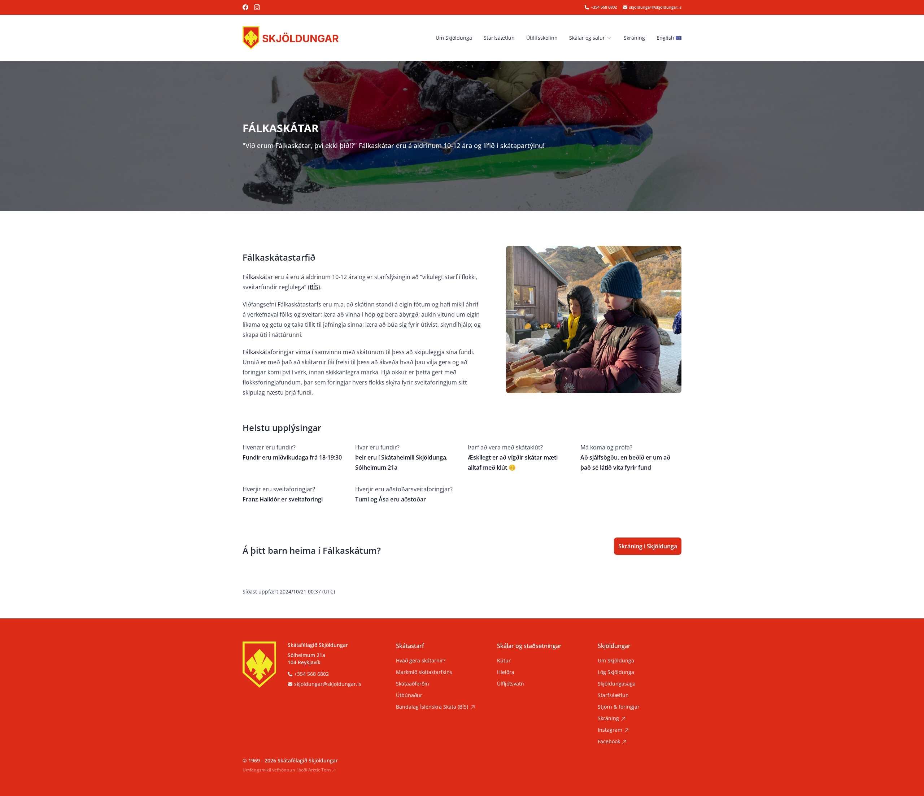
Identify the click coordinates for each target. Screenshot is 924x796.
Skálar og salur (587, 37)
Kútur (504, 660)
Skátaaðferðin (412, 683)
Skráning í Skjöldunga (647, 546)
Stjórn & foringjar (619, 706)
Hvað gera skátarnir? (420, 660)
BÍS (314, 287)
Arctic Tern (319, 770)
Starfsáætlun (499, 37)
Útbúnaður (409, 695)
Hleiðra (505, 672)
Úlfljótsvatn (510, 683)
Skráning (634, 37)
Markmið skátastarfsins (424, 672)
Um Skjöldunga (454, 37)
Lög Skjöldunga (616, 672)
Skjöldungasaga (617, 683)
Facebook (609, 741)
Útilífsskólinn (542, 37)
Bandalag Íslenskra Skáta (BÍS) (432, 706)
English (665, 37)
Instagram (610, 729)
